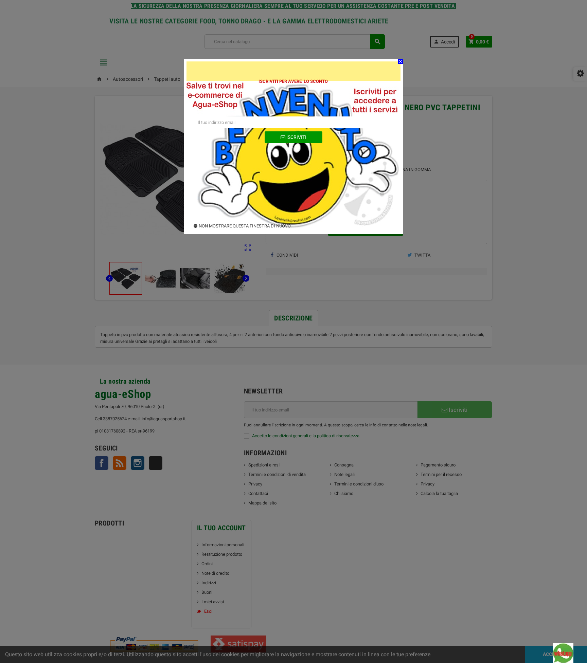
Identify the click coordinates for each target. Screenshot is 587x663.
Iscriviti (295, 137)
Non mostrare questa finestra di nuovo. (245, 225)
